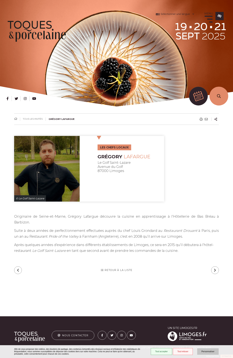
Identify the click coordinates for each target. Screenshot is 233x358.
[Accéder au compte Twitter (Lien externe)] (16, 98)
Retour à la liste (119, 270)
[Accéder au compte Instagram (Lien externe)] (25, 98)
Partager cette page (215, 119)
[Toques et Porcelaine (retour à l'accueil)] (37, 31)
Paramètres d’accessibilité (219, 16)
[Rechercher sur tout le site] (218, 96)
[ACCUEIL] (15, 118)
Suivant (215, 270)
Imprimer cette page (201, 119)
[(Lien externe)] (187, 340)
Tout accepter (161, 351)
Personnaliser (207, 351)
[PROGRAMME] (198, 96)
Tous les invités (33, 118)
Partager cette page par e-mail (206, 119)
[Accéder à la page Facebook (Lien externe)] (7, 98)
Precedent (18, 270)
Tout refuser (182, 351)
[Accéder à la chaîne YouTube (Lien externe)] (34, 98)
